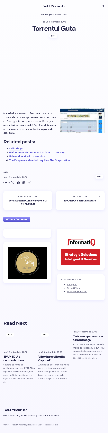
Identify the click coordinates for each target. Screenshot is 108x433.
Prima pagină (46, 14)
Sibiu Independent (77, 291)
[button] (101, 6)
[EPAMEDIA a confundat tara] (80, 200)
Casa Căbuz (73, 288)
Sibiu (53, 36)
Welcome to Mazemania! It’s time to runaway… (37, 152)
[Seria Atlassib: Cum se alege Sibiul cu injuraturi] (27, 200)
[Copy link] (29, 183)
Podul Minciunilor (54, 6)
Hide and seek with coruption (27, 156)
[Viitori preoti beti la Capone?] (54, 339)
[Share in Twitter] (12, 183)
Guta (5, 172)
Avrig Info (72, 284)
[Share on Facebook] (18, 183)
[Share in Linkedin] (24, 183)
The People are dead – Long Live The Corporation (39, 160)
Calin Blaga (16, 148)
